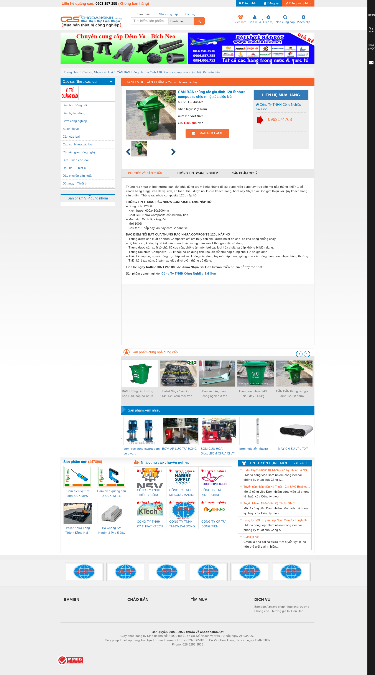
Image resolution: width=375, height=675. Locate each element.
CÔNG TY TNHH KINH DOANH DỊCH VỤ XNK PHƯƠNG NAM (213, 492)
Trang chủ (71, 72)
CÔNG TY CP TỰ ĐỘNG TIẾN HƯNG (213, 524)
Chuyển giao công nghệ (79, 152)
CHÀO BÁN (137, 599)
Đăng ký (273, 3)
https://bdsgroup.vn (182, 651)
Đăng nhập (249, 3)
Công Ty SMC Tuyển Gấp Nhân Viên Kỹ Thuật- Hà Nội (276, 520)
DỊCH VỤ (262, 599)
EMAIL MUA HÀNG (208, 133)
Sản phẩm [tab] (144, 14)
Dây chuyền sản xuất (77, 175)
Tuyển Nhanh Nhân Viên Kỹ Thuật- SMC (268, 503)
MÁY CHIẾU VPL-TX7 (293, 448)
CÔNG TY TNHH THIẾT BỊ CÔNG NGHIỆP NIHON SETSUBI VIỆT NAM (148, 492)
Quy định (371, 30)
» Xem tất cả (300, 463)
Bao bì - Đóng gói (75, 105)
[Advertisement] (218, 314)
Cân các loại (71, 136)
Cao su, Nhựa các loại (97, 72)
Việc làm (240, 22)
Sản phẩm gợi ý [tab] (244, 173)
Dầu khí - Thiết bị (74, 168)
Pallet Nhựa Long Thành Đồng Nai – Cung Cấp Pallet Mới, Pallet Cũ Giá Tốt (77, 530)
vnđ (200, 123)
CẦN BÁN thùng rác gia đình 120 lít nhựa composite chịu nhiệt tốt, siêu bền (168, 72)
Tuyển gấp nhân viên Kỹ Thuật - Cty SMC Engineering (276, 486)
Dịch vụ (268, 22)
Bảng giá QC (371, 47)
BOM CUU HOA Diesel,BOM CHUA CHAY (218, 451)
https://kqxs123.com (209, 651)
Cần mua (254, 22)
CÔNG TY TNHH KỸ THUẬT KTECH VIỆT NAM (150, 524)
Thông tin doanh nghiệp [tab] (197, 173)
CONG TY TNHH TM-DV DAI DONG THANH (182, 524)
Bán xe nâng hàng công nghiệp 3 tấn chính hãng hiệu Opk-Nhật (215, 393)
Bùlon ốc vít (71, 128)
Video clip (303, 22)
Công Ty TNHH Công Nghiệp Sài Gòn (278, 107)
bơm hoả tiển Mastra (253, 448)
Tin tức (371, 14)
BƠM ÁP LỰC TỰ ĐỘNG (179, 448)
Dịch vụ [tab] (190, 14)
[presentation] (299, 354)
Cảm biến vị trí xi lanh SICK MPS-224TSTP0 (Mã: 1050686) (77, 493)
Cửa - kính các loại (76, 160)
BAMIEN (71, 599)
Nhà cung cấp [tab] (168, 14)
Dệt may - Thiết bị (75, 183)
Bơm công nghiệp (75, 121)
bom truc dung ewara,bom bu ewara (141, 451)
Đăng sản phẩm (300, 3)
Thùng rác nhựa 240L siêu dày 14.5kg (253, 393)
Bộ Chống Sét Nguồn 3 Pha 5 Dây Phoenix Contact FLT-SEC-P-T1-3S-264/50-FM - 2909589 (111, 530)
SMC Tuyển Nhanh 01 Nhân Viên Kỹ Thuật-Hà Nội (275, 470)
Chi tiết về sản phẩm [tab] (145, 173)
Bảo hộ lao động (74, 113)
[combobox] (192, 21)
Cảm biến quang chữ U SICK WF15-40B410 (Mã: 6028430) (111, 493)
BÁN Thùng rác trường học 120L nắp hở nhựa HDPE (137, 393)
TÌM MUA (199, 599)
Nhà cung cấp (285, 22)
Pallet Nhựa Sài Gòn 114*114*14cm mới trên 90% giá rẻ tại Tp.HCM (176, 393)
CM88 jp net (251, 536)
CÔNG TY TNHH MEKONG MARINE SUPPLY (182, 492)
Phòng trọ (159, 651)
